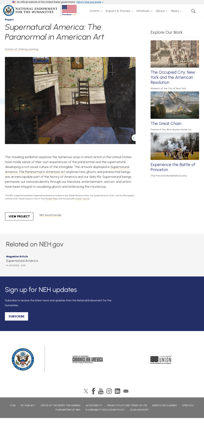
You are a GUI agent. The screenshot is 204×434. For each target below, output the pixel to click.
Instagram (109, 391)
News (175, 11)
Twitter (86, 391)
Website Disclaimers (164, 405)
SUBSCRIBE (16, 316)
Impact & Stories (118, 11)
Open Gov (188, 405)
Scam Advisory (139, 409)
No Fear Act (28, 405)
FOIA (13, 405)
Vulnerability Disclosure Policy (105, 409)
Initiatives (143, 11)
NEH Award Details (50, 215)
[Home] (40, 10)
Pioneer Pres (51, 198)
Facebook (93, 391)
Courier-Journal (82, 198)
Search (193, 11)
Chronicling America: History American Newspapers (87, 359)
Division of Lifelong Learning (21, 49)
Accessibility (94, 405)
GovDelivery (126, 391)
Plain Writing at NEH (68, 409)
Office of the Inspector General (61, 405)
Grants (94, 11)
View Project (19, 216)
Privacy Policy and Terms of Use (127, 405)
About (160, 11)
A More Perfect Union (161, 359)
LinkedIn (117, 391)
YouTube (100, 391)
